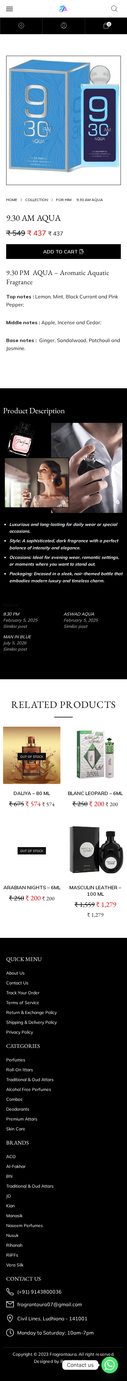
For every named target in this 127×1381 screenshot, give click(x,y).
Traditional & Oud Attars (30, 1079)
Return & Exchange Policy (31, 1012)
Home (11, 199)
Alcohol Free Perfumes (28, 1089)
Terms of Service (22, 1002)
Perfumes (15, 1060)
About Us (15, 973)
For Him (64, 199)
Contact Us (17, 983)
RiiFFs (12, 1255)
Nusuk (12, 1235)
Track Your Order (22, 992)
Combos (14, 1099)
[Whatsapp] (109, 1365)
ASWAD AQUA (78, 614)
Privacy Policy (19, 1032)
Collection (36, 199)
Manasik (14, 1215)
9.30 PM (11, 614)
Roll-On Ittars (19, 1069)
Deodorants (17, 1109)
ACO (11, 1156)
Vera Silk (14, 1265)
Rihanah (14, 1245)
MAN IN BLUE (17, 637)
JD (8, 1196)
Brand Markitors (76, 1361)
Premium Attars (21, 1119)
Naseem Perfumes (24, 1225)
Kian (10, 1206)
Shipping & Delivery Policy (31, 1022)
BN (9, 1176)
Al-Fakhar (16, 1166)
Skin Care (15, 1129)
